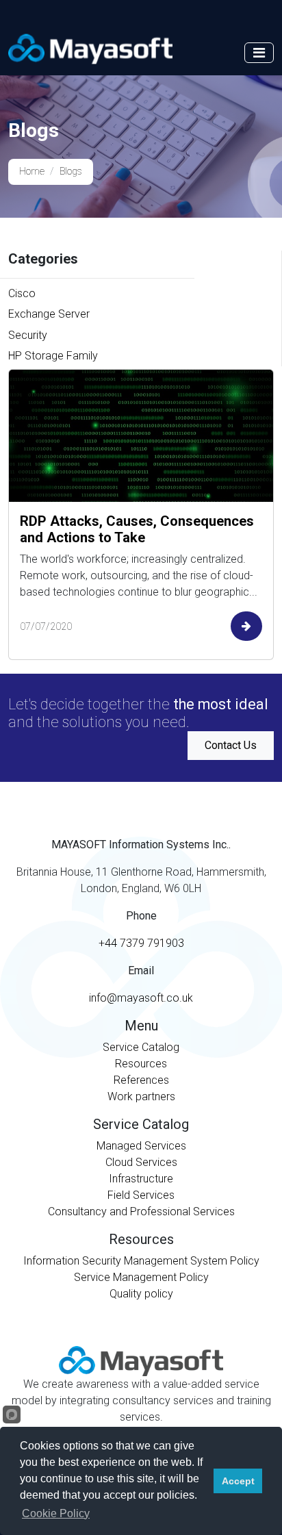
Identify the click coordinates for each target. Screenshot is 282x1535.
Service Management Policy (141, 1277)
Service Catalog (141, 1047)
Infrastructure (141, 1178)
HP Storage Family (53, 355)
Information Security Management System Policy (141, 1260)
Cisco (22, 293)
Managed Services (141, 1145)
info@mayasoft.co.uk (141, 997)
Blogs (71, 171)
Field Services (141, 1195)
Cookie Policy (56, 1513)
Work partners (141, 1096)
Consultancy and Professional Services (141, 1211)
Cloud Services (141, 1162)
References (141, 1080)
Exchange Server (49, 313)
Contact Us (231, 745)
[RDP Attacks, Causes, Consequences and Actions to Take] (141, 436)
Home (31, 171)
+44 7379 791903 (141, 943)
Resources (141, 1063)
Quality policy (141, 1293)
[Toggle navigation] (259, 52)
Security (27, 335)
